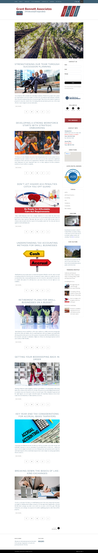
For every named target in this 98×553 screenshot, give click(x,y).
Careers (52, 1)
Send (73, 82)
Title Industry (68, 208)
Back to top (79, 551)
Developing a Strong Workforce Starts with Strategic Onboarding (37, 125)
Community (67, 205)
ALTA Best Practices (69, 195)
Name (66, 64)
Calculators (67, 203)
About (21, 1)
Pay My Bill (59, 1)
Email (66, 69)
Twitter (78, 110)
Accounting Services (69, 281)
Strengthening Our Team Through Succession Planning (75, 286)
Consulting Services (49, 37)
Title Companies (35, 1)
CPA (66, 200)
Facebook (67, 110)
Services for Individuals (70, 305)
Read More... (19, 106)
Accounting (67, 197)
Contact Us (45, 1)
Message (66, 73)
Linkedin (73, 110)
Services (27, 1)
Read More (48, 43)
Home (16, 1)
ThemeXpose (17, 551)
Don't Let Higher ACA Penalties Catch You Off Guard (75, 300)
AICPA (66, 192)
